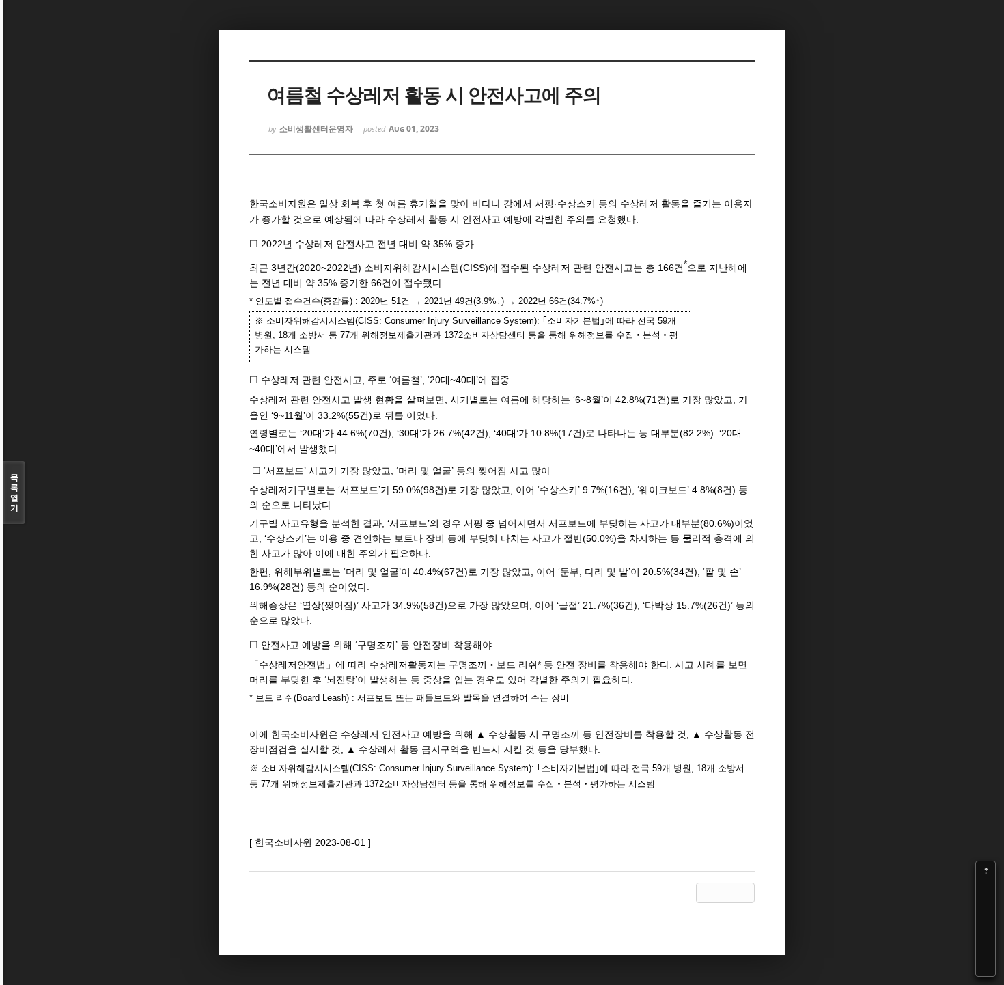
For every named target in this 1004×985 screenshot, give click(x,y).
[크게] (985, 890)
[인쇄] (985, 966)
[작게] (985, 909)
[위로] (985, 928)
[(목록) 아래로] (985, 947)
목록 (14, 492)
